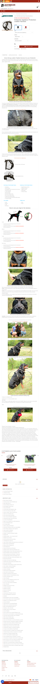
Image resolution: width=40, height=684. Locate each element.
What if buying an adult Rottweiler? (9, 543)
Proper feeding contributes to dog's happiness (11, 528)
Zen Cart (10, 681)
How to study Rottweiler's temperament (10, 594)
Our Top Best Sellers (7, 524)
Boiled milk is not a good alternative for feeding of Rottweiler (13, 642)
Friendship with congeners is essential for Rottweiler (12, 627)
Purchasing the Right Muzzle (8, 531)
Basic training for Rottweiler (8, 500)
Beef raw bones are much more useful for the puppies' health (13, 639)
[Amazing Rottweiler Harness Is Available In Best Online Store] (20, 258)
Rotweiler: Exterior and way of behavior (10, 609)
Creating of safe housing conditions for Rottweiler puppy (12, 622)
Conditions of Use (4, 667)
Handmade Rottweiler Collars (31, 663)
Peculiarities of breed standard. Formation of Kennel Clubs (13, 564)
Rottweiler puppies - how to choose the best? (10, 536)
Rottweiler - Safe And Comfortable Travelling (10, 533)
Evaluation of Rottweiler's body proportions (10, 573)
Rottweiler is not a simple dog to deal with (10, 600)
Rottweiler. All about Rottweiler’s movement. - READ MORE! (11, 441)
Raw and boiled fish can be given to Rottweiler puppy (12, 640)
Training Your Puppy (7, 492)
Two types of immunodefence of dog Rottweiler (11, 628)
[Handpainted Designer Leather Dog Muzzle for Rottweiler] (10, 458)
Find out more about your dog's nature (9, 510)
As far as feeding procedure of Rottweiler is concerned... (12, 636)
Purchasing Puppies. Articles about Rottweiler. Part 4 (12, 555)
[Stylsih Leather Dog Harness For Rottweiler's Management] (20, 276)
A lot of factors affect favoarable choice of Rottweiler (12, 615)
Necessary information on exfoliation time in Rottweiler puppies (13, 630)
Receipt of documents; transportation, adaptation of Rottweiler (13, 621)
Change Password (17, 664)
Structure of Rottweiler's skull (8, 576)
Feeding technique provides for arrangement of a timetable (13, 631)
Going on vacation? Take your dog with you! (10, 512)
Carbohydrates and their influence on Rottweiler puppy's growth (13, 645)
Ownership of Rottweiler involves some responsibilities (12, 527)
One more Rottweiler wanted (8, 522)
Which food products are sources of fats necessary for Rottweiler (14, 643)
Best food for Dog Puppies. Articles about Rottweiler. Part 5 (13, 557)
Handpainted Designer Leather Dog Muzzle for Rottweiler (10, 465)
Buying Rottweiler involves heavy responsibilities (11, 597)
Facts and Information (7, 507)
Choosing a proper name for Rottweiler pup (10, 501)
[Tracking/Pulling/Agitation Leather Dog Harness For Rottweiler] (29, 458)
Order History (16, 663)
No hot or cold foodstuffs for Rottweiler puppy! (11, 634)
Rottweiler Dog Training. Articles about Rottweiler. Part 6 (12, 561)
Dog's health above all (7, 503)
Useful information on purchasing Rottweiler (10, 603)
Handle (15, 34)
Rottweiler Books (6, 646)
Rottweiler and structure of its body (9, 585)
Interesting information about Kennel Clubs (10, 518)
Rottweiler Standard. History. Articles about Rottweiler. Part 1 (13, 551)
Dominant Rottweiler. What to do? (9, 504)
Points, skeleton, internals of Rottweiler (10, 566)
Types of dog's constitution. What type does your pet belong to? (13, 542)
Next (38, 455)
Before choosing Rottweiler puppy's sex (10, 606)
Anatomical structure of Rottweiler (9, 567)
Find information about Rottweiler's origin (10, 509)
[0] (37, 7)
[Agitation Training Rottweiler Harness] (9, 164)
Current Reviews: (17, 48)
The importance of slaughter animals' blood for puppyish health (13, 637)
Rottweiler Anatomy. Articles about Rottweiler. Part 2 (11, 549)
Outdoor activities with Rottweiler (9, 525)
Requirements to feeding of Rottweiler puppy (10, 633)
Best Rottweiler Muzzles (30, 664)
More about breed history (7, 558)
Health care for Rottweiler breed (8, 513)
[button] (38, 11)
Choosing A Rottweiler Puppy (8, 491)
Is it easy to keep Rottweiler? (8, 519)
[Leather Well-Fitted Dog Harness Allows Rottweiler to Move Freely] (20, 376)
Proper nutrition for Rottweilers (8, 530)
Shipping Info (4, 663)
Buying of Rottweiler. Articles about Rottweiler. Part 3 (12, 552)
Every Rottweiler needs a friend (8, 506)
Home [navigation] (2, 13)
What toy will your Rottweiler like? (9, 545)
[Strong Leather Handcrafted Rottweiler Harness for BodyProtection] (20, 82)
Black (18, 28)
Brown (26, 28)
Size (15, 30)
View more (5, 485)
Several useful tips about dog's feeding (10, 539)
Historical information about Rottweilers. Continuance (12, 554)
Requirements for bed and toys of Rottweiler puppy (11, 624)
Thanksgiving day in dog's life (8, 540)
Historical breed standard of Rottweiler (9, 570)
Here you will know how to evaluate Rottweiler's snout (12, 612)
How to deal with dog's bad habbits (9, 515)
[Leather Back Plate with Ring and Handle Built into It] (20, 305)
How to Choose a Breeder (8, 494)
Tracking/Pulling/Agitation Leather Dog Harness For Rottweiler (29, 465)
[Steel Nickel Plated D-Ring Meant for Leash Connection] (20, 143)
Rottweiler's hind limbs (7, 588)
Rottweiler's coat (6, 591)
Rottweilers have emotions (8, 537)
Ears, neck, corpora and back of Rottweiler (10, 582)
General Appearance (7, 546)
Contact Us (11, 8)
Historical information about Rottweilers (10, 548)
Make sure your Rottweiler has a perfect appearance (12, 521)
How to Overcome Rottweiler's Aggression (10, 516)
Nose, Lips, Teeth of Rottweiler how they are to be (11, 579)
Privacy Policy (4, 664)
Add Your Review (23, 48)
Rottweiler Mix (6, 534)
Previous (2, 455)
